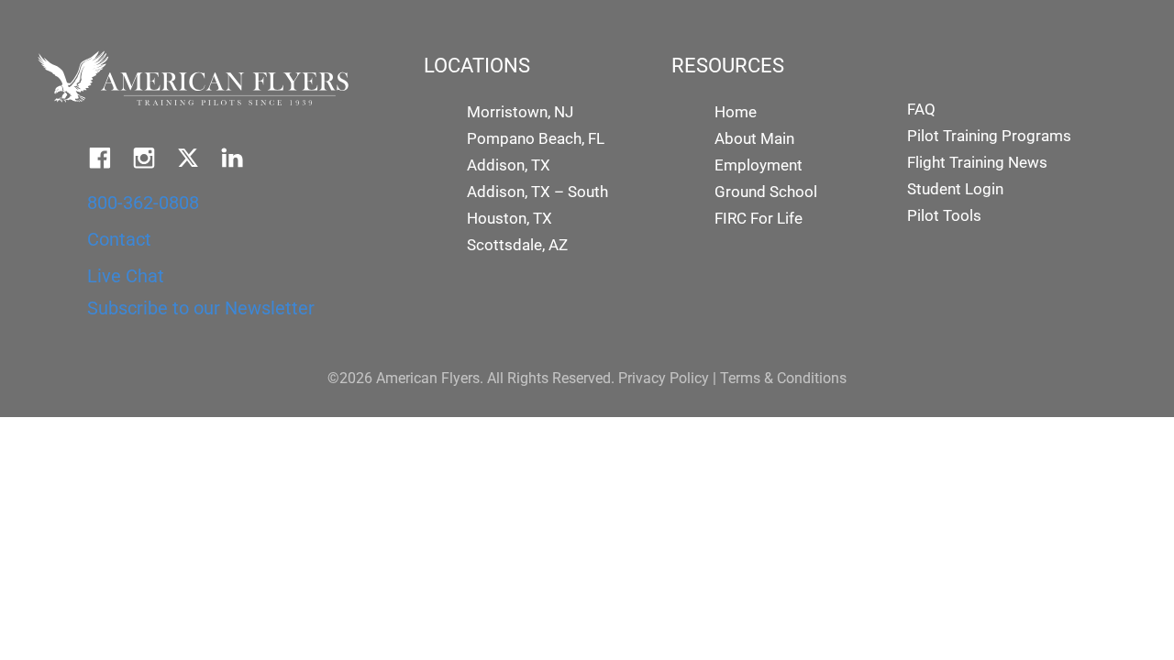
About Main (754, 138)
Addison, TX (508, 165)
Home (735, 112)
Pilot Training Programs (989, 135)
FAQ (921, 109)
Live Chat (125, 276)
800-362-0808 (143, 203)
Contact (119, 239)
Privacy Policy (663, 378)
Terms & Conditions (783, 378)
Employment (758, 165)
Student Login (955, 189)
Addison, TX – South (537, 191)
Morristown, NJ (520, 112)
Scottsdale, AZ (517, 245)
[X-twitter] (188, 158)
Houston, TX (509, 218)
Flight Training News (977, 162)
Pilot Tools (944, 215)
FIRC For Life (758, 218)
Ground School (765, 191)
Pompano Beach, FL (535, 138)
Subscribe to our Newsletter (201, 308)
